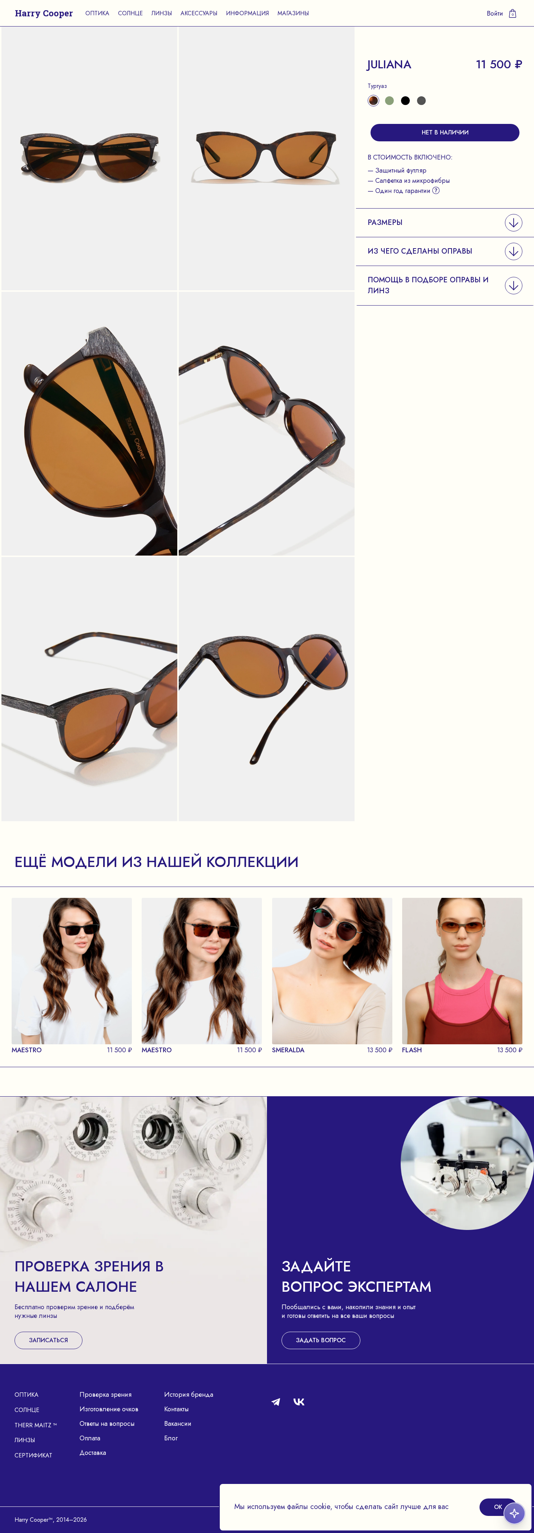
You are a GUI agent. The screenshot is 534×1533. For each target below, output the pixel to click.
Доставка (93, 1452)
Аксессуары (199, 13)
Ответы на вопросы (107, 1423)
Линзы (161, 13)
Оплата (90, 1438)
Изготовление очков (109, 1409)
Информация (247, 13)
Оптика (97, 13)
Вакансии (177, 1423)
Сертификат (33, 1455)
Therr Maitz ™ (36, 1425)
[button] (445, 222)
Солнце (130, 13)
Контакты (176, 1409)
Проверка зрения (106, 1394)
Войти (495, 13)
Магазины (293, 13)
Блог (171, 1438)
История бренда (188, 1394)
